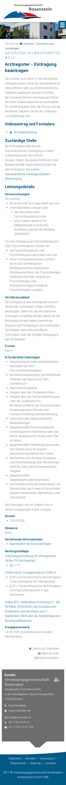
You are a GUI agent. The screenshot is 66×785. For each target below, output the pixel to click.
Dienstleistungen (45, 43)
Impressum (46, 758)
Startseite (28, 43)
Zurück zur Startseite (45, 648)
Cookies (50, 763)
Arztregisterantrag (25, 132)
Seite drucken (50, 653)
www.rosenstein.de (19, 710)
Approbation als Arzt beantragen (30, 544)
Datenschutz (18, 763)
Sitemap (35, 763)
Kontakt (30, 758)
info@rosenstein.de (19, 717)
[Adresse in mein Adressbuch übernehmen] (57, 680)
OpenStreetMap (17, 705)
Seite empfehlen (48, 658)
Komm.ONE (41, 777)
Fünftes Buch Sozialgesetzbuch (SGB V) (30, 572)
